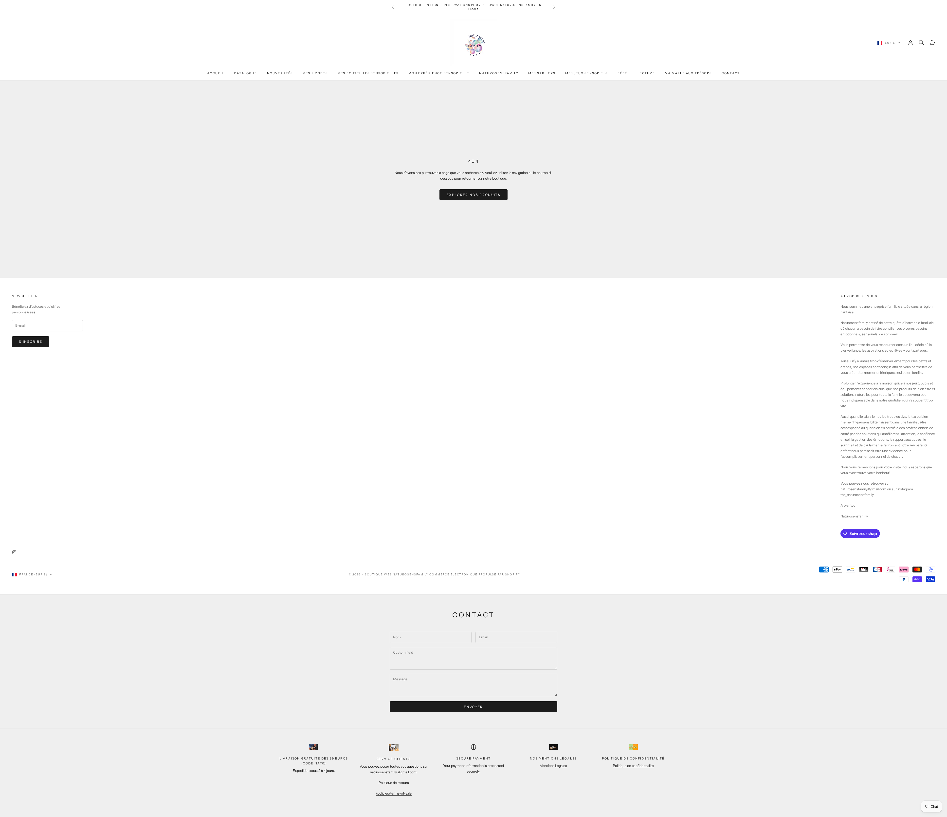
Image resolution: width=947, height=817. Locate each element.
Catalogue (245, 73)
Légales (561, 765)
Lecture (646, 73)
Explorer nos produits (473, 195)
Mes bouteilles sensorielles (368, 73)
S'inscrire (30, 341)
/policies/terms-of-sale (394, 793)
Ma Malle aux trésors (688, 73)
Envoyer (473, 707)
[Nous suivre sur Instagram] (14, 552)
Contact (731, 73)
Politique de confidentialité (633, 765)
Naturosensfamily (498, 73)
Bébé (623, 73)
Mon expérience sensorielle (438, 73)
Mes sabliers (541, 73)
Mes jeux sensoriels (586, 73)
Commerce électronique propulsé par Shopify (474, 574)
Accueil (215, 73)
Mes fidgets (315, 73)
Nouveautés (280, 73)
